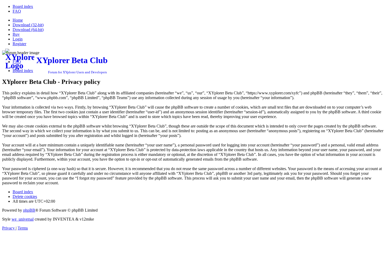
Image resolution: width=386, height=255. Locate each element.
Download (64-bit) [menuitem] (28, 29)
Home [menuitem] (18, 20)
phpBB (29, 210)
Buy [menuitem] (16, 34)
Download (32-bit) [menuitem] (28, 25)
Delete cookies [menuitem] (25, 196)
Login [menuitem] (18, 39)
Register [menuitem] (19, 44)
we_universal (23, 219)
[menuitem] (23, 6)
